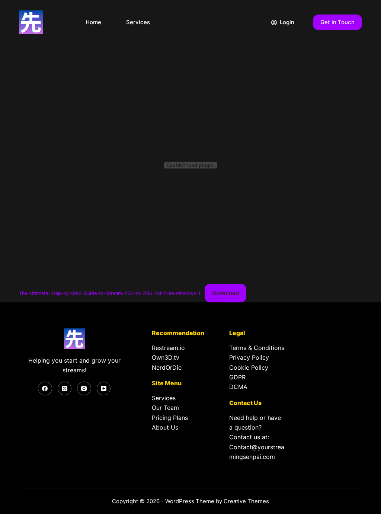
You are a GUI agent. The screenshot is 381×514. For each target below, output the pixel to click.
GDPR (237, 377)
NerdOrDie (167, 367)
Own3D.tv (165, 357)
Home (93, 22)
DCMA (238, 387)
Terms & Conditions (256, 347)
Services (138, 22)
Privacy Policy (249, 357)
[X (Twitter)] (65, 389)
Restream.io (168, 347)
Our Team (165, 407)
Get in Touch (337, 22)
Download (225, 292)
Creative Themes (246, 501)
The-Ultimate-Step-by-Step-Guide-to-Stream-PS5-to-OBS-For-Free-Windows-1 (110, 293)
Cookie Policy (248, 367)
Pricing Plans (170, 417)
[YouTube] (104, 389)
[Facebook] (45, 389)
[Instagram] (84, 389)
